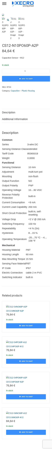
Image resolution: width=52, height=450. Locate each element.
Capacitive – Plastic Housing (23, 91)
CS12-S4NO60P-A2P (15, 311)
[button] (8, 19)
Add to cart (27, 79)
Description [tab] (8, 112)
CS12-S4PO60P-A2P (15, 382)
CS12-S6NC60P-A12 (14, 417)
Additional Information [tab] (15, 119)
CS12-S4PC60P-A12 (14, 346)
